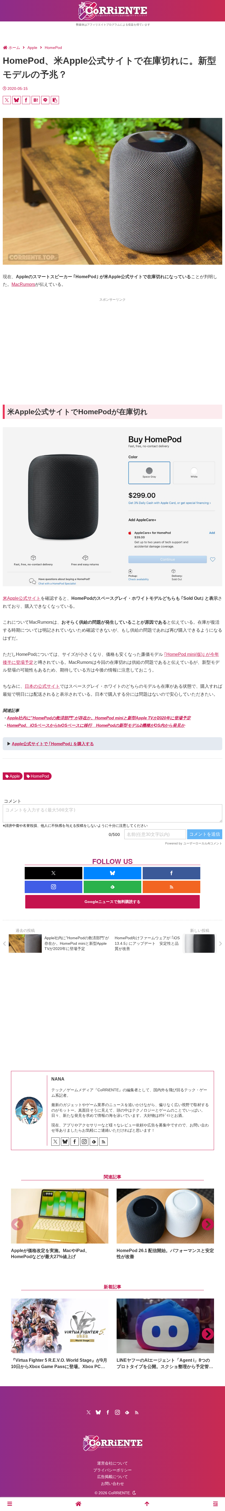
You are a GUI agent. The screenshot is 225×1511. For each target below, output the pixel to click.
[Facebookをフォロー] (171, 873)
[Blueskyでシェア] (16, 100)
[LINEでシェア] (45, 100)
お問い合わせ (112, 1483)
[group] (59, 1224)
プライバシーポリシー (112, 1470)
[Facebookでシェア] (26, 100)
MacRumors (23, 284)
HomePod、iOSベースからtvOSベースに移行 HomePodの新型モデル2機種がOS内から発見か (96, 725)
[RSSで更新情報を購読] (171, 887)
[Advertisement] (112, 341)
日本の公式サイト (42, 686)
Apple (15, 776)
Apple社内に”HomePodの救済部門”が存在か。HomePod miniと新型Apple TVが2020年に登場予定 (99, 718)
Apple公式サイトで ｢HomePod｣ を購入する (53, 743)
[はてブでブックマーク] (36, 100)
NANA (57, 1079)
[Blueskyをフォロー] (112, 873)
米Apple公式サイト (22, 598)
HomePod (40, 776)
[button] (55, 100)
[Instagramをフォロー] (53, 887)
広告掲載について (112, 1476)
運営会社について (112, 1463)
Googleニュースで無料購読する (112, 901)
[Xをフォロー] (53, 873)
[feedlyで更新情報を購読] (112, 887)
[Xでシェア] (7, 100)
